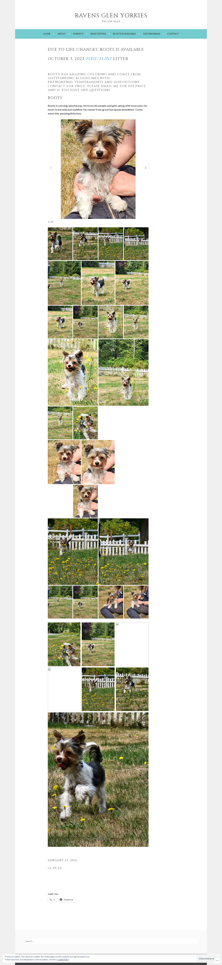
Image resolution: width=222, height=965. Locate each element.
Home (46, 33)
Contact (173, 33)
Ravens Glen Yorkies (111, 15)
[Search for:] (111, 941)
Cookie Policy (63, 959)
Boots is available (124, 33)
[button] (145, 168)
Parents (78, 33)
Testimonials (151, 33)
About (62, 33)
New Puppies (98, 33)
